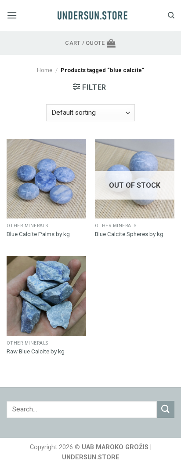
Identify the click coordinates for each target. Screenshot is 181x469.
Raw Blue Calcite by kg (36, 351)
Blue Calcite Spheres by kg (129, 233)
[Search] (171, 15)
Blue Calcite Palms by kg (38, 233)
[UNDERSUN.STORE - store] (92, 15)
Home (44, 70)
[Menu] (12, 15)
